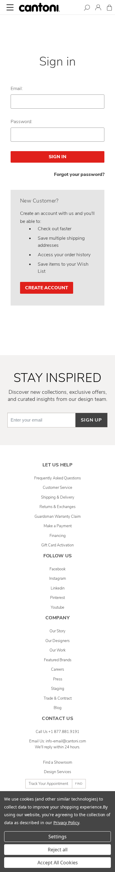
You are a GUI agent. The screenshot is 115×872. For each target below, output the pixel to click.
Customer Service (57, 487)
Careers (57, 669)
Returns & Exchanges (57, 507)
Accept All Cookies (57, 862)
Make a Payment (58, 526)
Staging (57, 688)
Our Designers (57, 641)
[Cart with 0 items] (109, 8)
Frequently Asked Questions (57, 478)
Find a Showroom (57, 762)
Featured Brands (57, 660)
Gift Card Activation (57, 545)
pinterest (57, 597)
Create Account (46, 288)
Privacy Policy (66, 822)
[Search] (87, 8)
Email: (17, 88)
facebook (57, 569)
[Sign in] (98, 8)
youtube (57, 607)
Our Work (57, 650)
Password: (21, 121)
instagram (57, 578)
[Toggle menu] (10, 7)
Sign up (91, 420)
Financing (58, 535)
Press (57, 679)
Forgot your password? (79, 174)
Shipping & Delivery (57, 497)
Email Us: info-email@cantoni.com (57, 741)
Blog (58, 708)
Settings (57, 836)
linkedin (58, 588)
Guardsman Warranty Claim (57, 516)
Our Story (57, 631)
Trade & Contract (58, 698)
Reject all (58, 849)
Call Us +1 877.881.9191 (57, 731)
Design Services (57, 772)
